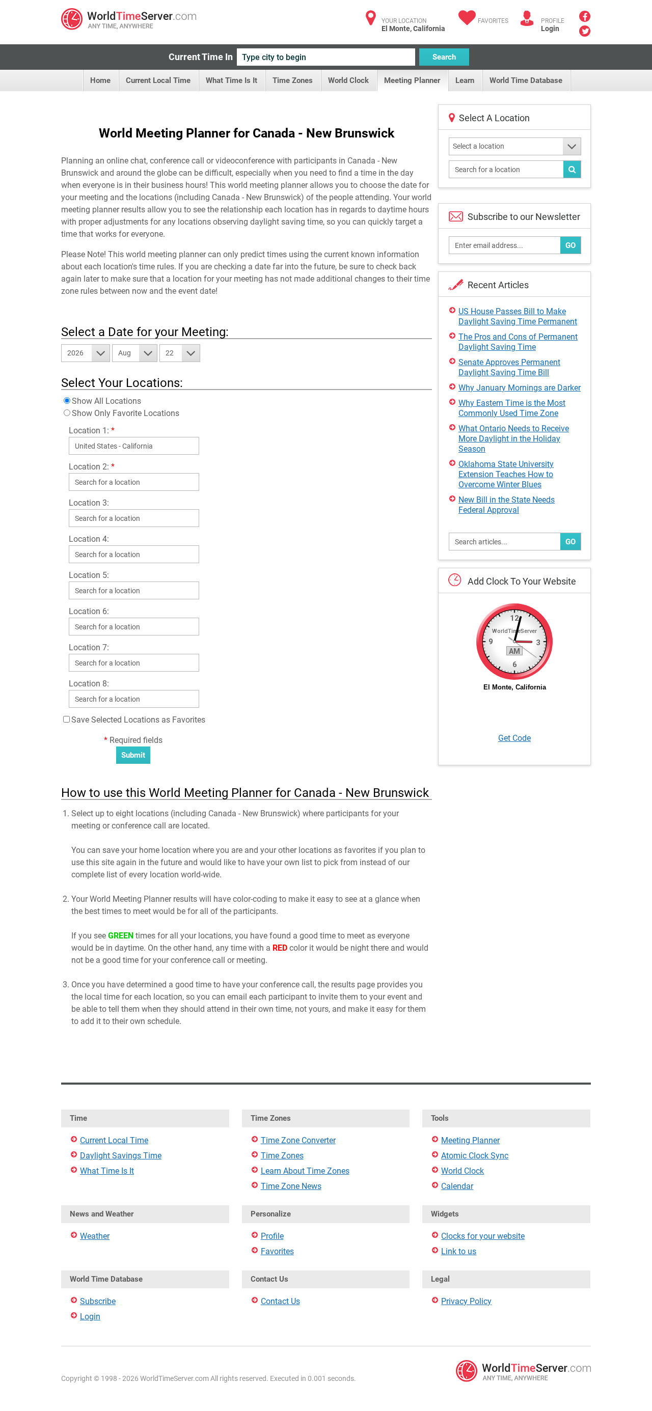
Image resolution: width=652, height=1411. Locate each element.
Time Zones (293, 80)
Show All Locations (106, 401)
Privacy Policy (466, 1301)
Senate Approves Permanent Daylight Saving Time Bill (509, 367)
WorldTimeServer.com (128, 19)
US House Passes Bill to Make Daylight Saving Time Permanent (517, 316)
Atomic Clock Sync (474, 1155)
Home (100, 80)
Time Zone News (291, 1186)
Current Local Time (158, 80)
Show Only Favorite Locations (125, 413)
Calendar (457, 1186)
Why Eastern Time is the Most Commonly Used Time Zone (511, 408)
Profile (272, 1236)
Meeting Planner (412, 80)
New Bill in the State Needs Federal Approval (506, 505)
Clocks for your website (483, 1236)
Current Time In (201, 56)
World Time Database (526, 80)
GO (570, 245)
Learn (464, 80)
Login (550, 28)
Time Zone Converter (298, 1140)
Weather (95, 1236)
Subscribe (98, 1301)
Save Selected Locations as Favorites (138, 720)
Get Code (514, 738)
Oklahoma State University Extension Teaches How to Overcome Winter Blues (506, 474)
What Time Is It (231, 80)
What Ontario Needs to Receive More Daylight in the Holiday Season (513, 439)
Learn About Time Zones (305, 1171)
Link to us (458, 1251)
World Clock (348, 80)
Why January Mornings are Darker (519, 388)
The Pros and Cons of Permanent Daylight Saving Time (518, 342)
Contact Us (280, 1301)
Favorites (493, 20)
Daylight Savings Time (120, 1155)
